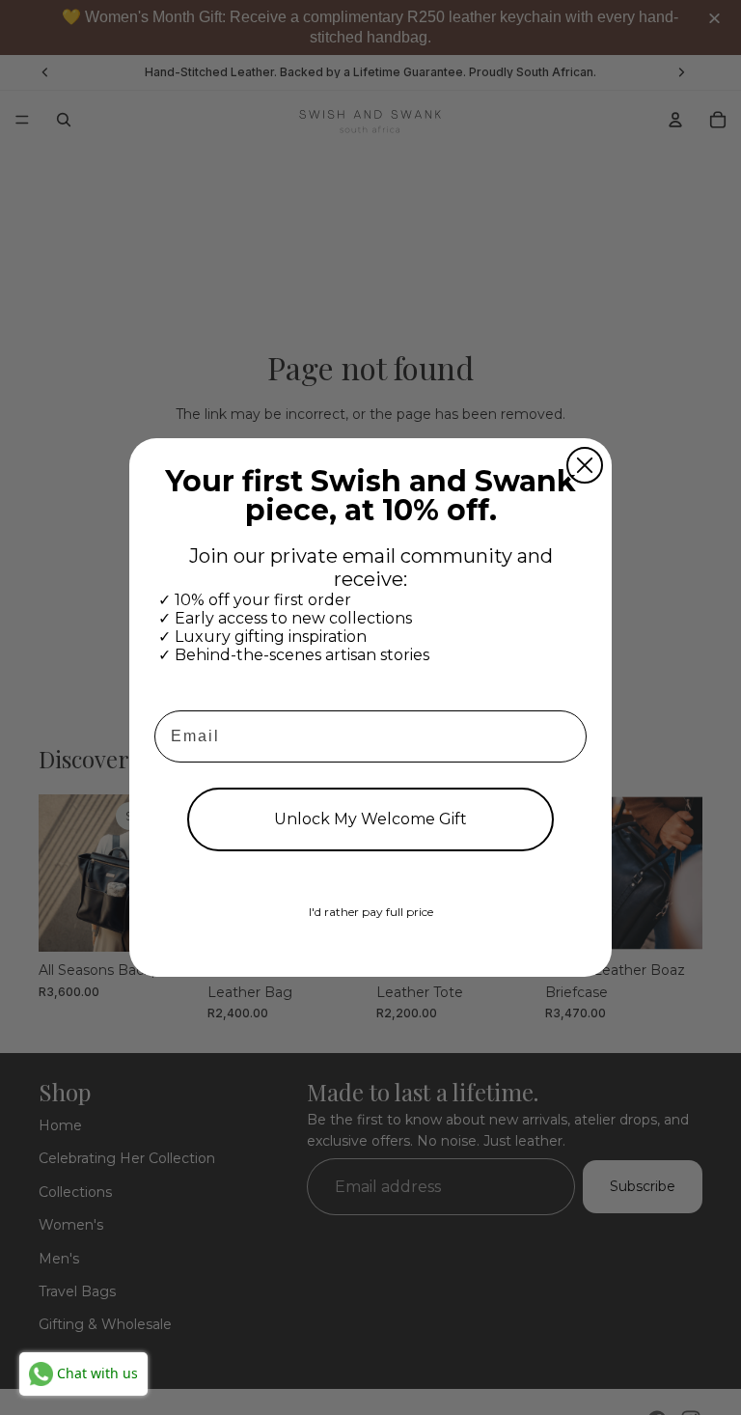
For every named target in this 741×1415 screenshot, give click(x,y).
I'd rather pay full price (371, 911)
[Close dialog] (584, 465)
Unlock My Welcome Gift (370, 819)
